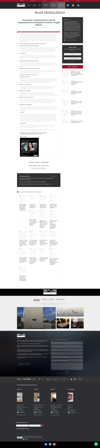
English (78, 0)
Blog (40, 5)
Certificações (55, 0)
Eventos (34, 5)
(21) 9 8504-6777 (72, 412)
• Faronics (44, 27)
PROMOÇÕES (67, 0)
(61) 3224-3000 (55, 411)
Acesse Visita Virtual (21, 414)
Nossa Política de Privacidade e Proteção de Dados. (32, 437)
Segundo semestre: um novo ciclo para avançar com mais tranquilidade (53, 206)
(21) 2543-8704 (72, 411)
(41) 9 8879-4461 (39, 412)
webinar (35, 130)
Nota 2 (47, 165)
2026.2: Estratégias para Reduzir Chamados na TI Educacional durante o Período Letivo (44, 242)
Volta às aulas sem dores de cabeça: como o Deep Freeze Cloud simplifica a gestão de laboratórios (34, 222)
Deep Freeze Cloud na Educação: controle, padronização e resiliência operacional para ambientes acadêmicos (54, 261)
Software (21, 0)
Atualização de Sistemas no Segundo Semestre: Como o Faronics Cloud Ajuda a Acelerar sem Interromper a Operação (44, 224)
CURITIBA (53, 5)
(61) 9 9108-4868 (55, 412)
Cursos (28, 5)
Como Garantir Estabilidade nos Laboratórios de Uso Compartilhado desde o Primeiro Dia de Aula (54, 243)
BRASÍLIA (61, 5)
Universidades (33, 0)
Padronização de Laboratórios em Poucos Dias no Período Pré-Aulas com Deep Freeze (22, 278)
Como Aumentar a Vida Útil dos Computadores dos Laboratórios (33, 206)
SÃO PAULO (45, 5)
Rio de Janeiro (60, 299)
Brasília (51, 299)
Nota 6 (39, 165)
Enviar (72, 61)
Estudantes (44, 0)
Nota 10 (31, 165)
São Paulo (37, 299)
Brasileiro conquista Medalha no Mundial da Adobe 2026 (77, 122)
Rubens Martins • (34, 27)
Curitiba (44, 299)
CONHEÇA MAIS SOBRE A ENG (71, 40)
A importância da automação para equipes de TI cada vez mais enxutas (43, 206)
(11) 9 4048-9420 (22, 412)
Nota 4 (43, 165)
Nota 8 (35, 165)
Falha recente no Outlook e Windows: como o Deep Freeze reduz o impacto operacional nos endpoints (34, 260)
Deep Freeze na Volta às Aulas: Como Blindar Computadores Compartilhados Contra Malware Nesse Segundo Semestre (54, 224)
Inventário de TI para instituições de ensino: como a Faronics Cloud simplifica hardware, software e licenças (23, 243)
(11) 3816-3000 (21, 411)
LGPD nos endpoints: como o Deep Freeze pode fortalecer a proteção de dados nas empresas (34, 242)
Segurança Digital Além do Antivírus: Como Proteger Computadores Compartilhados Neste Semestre (22, 207)
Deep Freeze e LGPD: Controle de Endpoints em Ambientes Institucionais (44, 259)
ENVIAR (67, 371)
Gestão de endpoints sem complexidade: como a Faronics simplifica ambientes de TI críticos (23, 260)
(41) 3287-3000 (38, 411)
